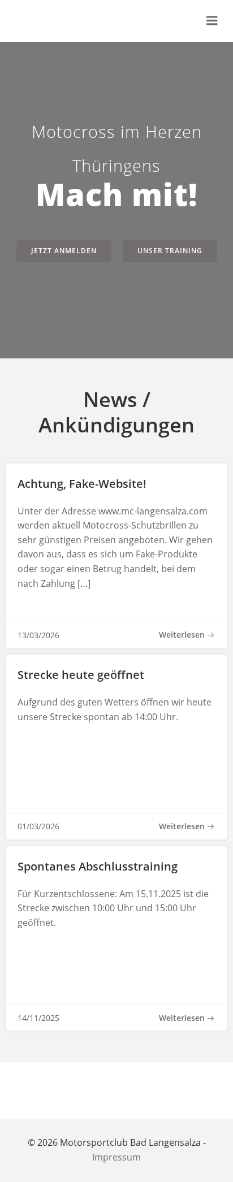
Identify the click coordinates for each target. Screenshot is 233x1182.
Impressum (116, 1157)
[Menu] (212, 21)
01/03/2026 (38, 826)
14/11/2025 (38, 1017)
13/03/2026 (38, 635)
